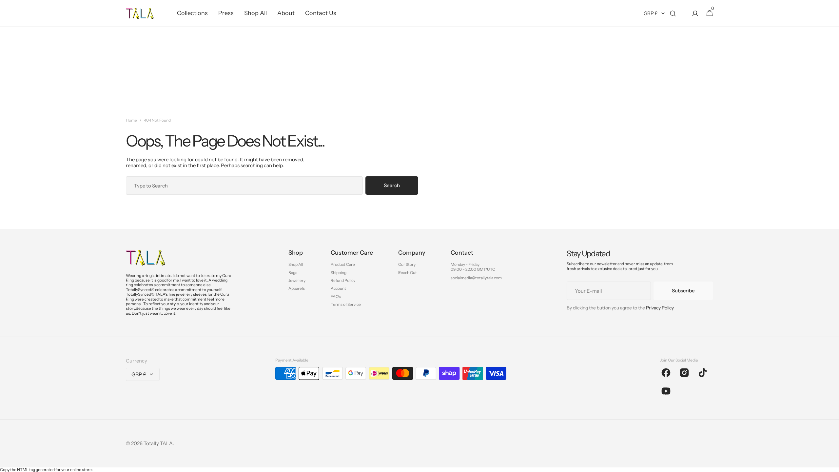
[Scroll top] (831, 464)
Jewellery (296, 280)
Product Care (343, 264)
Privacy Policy (660, 308)
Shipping (338, 272)
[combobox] (244, 185)
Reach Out (407, 272)
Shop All (295, 264)
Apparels (296, 288)
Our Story (407, 264)
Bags (292, 272)
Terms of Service (346, 304)
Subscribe (683, 290)
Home (131, 120)
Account (338, 288)
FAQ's (336, 296)
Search (392, 185)
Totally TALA (158, 443)
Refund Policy (343, 280)
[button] (673, 13)
